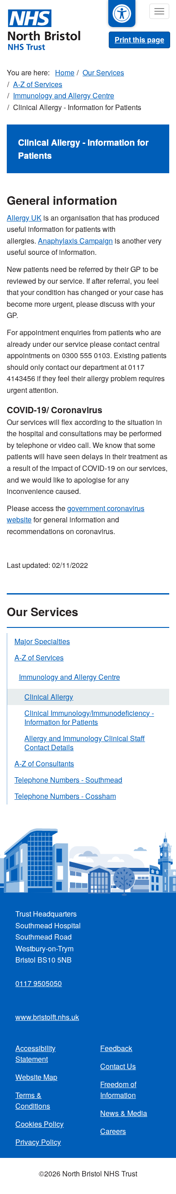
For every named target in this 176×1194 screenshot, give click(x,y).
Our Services (103, 72)
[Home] (40, 29)
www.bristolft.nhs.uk (47, 1017)
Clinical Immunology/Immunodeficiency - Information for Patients (89, 717)
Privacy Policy (38, 1142)
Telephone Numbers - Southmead (68, 779)
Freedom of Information (118, 1089)
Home (64, 72)
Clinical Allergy (48, 697)
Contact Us (118, 1066)
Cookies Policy (39, 1124)
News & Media (123, 1113)
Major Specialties (42, 641)
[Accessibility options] (121, 13)
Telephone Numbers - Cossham (65, 796)
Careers (113, 1131)
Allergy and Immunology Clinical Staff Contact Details (84, 742)
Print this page (139, 39)
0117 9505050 (38, 983)
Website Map (36, 1077)
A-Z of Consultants (44, 763)
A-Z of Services (37, 84)
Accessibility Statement (35, 1053)
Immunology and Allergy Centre (63, 95)
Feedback (116, 1048)
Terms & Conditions (32, 1100)
